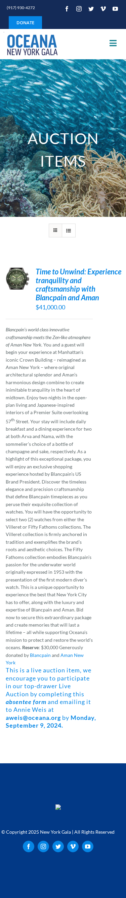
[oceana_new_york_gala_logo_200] (31, 44)
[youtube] (115, 8)
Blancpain (40, 655)
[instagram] (79, 8)
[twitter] (91, 8)
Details (17, 282)
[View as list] (68, 230)
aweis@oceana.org (33, 717)
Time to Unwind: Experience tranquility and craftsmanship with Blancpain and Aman (78, 284)
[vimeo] (103, 8)
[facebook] (67, 8)
